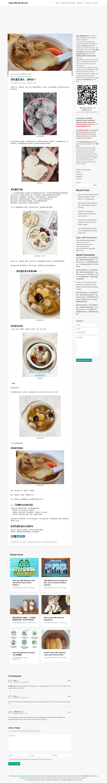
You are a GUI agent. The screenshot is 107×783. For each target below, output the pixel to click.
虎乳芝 (78, 250)
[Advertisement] (53, 17)
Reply (69, 680)
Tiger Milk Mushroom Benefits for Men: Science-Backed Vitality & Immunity (55, 583)
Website (54, 755)
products (95, 3)
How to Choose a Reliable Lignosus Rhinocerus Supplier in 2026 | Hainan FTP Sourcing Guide (88, 197)
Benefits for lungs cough (68, 3)
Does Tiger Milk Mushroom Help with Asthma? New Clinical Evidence (23, 583)
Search (78, 182)
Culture (57, 3)
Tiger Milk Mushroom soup (49, 542)
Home (12, 74)
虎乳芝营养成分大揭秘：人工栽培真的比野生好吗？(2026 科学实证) (87, 264)
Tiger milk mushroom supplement (85, 248)
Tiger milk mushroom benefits (18, 542)
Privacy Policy (78, 780)
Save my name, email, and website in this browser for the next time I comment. (31, 759)
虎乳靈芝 (65, 87)
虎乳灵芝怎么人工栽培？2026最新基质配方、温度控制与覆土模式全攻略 (87, 277)
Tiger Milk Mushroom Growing (84, 244)
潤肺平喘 (15, 197)
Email (33, 755)
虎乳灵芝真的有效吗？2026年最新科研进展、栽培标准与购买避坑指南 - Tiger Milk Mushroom (87, 260)
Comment (12, 735)
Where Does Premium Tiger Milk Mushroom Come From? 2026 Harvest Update (87, 222)
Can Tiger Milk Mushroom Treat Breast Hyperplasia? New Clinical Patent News (87, 231)
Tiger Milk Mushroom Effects (35, 542)
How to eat (88, 3)
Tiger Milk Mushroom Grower (19, 83)
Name (11, 755)
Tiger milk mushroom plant (82, 246)
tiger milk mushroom (86, 237)
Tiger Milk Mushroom (20, 776)
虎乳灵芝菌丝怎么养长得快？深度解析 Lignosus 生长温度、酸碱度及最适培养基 (87, 299)
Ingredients (80, 3)
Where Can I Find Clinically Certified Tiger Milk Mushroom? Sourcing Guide (87, 214)
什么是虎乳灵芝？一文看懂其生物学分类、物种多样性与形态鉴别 (87, 312)
